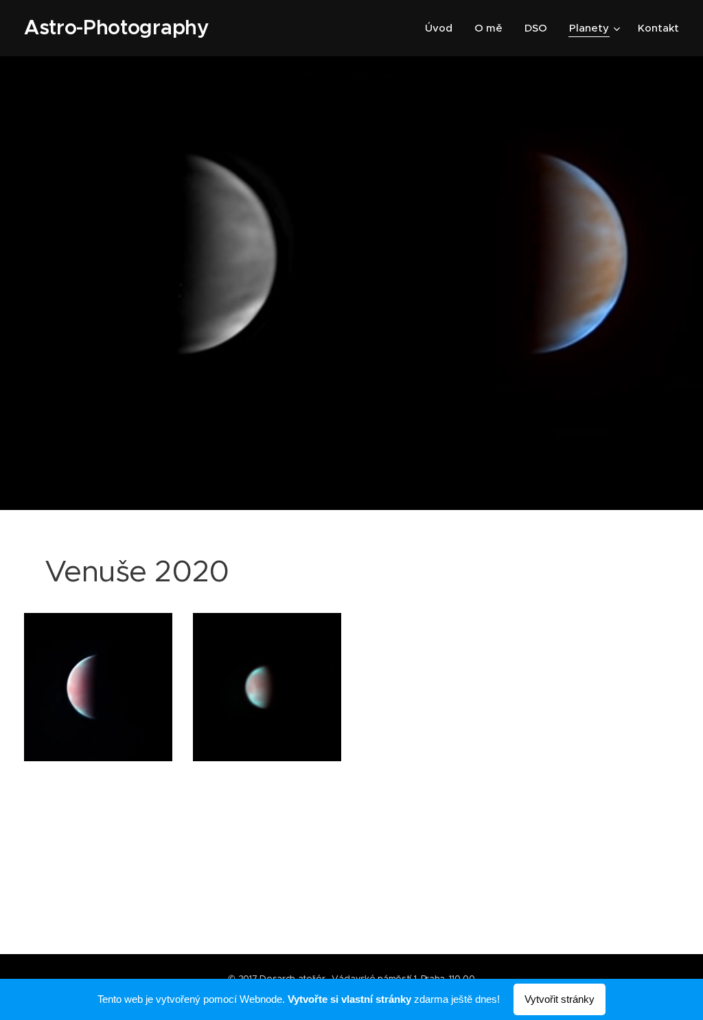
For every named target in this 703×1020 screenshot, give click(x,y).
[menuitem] (442, 28)
